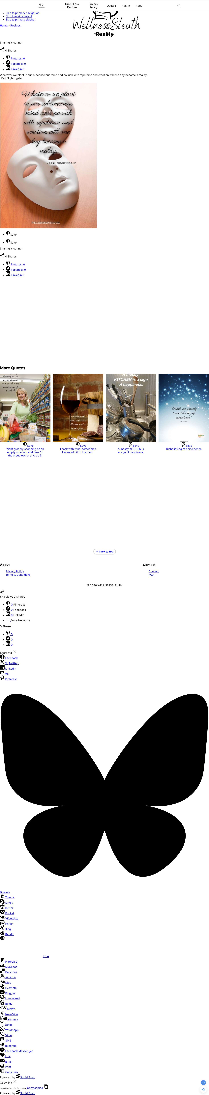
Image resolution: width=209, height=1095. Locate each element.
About (139, 5)
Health (126, 5)
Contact (154, 571)
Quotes (111, 5)
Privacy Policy (93, 6)
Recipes (15, 25)
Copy (35, 1088)
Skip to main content (19, 16)
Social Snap (27, 1077)
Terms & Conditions (18, 574)
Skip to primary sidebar (21, 19)
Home (4, 25)
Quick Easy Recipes (72, 6)
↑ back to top (104, 551)
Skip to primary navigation (22, 13)
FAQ (151, 574)
